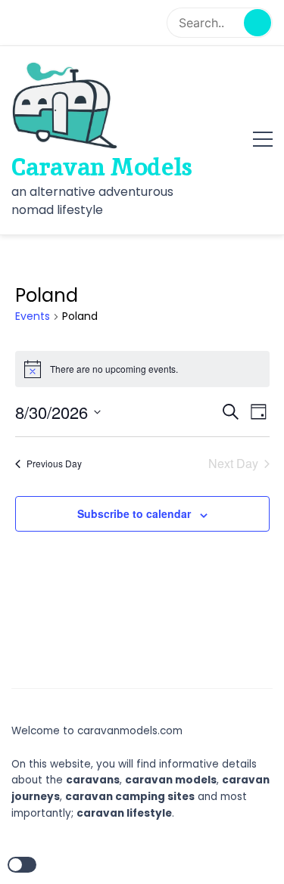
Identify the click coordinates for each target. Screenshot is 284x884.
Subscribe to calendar (134, 513)
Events (32, 316)
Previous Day (54, 463)
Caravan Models (101, 167)
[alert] (142, 369)
